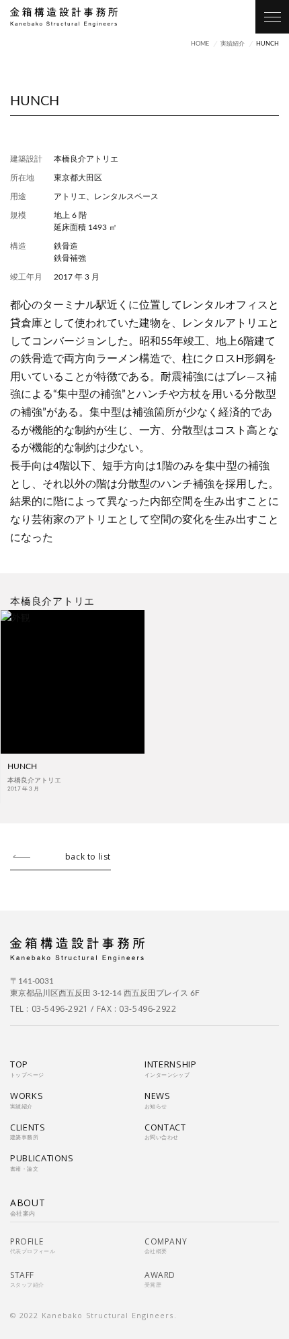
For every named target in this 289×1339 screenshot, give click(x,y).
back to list (88, 856)
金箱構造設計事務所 (64, 17)
